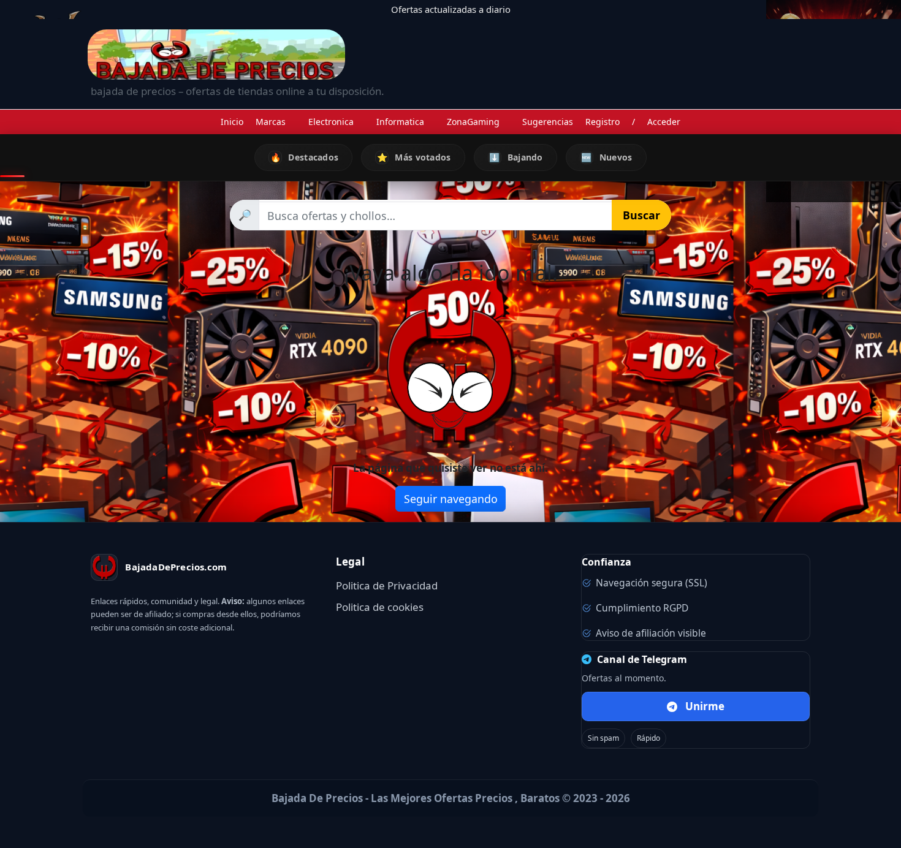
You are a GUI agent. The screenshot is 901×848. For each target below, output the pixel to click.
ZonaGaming (473, 121)
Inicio (232, 121)
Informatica (400, 121)
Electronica (331, 121)
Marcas (271, 121)
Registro (602, 121)
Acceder (663, 121)
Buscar (641, 215)
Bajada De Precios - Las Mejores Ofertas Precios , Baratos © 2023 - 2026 (451, 798)
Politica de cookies (380, 607)
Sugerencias (547, 121)
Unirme (704, 706)
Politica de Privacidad (387, 585)
